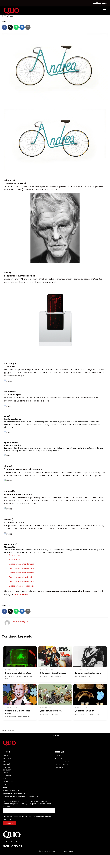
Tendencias (14, 555)
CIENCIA (5, 755)
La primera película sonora (88, 673)
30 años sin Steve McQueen (53, 673)
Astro (5, 784)
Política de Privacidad (63, 761)
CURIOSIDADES (7, 776)
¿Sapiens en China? (84, 711)
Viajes (5, 779)
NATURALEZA (7, 767)
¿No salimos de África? (51, 711)
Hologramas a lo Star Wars (18, 673)
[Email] (28, 27)
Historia (6, 773)
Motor (5, 787)
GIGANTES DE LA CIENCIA (11, 790)
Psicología (6, 764)
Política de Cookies (62, 764)
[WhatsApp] (16, 27)
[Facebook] (4, 27)
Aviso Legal (59, 758)
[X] (10, 27)
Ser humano (15, 559)
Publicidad (59, 767)
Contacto (58, 755)
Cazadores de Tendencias (21, 586)
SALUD (5, 761)
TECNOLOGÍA (7, 770)
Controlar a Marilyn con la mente (17, 712)
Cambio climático (9, 781)
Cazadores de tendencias (21, 564)
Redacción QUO (20, 621)
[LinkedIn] (22, 27)
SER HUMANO (7, 758)
